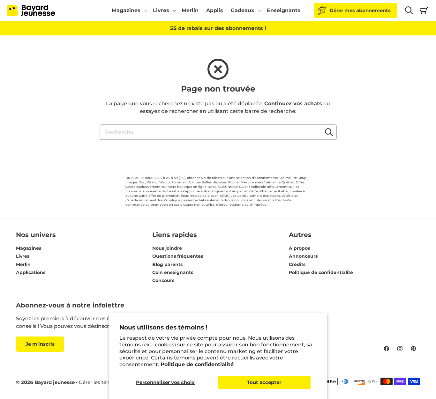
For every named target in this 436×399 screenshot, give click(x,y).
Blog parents (167, 264)
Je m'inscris (40, 344)
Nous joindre (167, 248)
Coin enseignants (172, 272)
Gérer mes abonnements (360, 10)
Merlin (23, 264)
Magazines (28, 248)
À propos (299, 248)
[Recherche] (329, 132)
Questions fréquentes (177, 256)
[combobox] (218, 132)
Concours (163, 280)
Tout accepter (264, 382)
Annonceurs (303, 256)
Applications (30, 272)
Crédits (297, 264)
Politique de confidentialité (197, 364)
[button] (128, 10)
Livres (22, 256)
